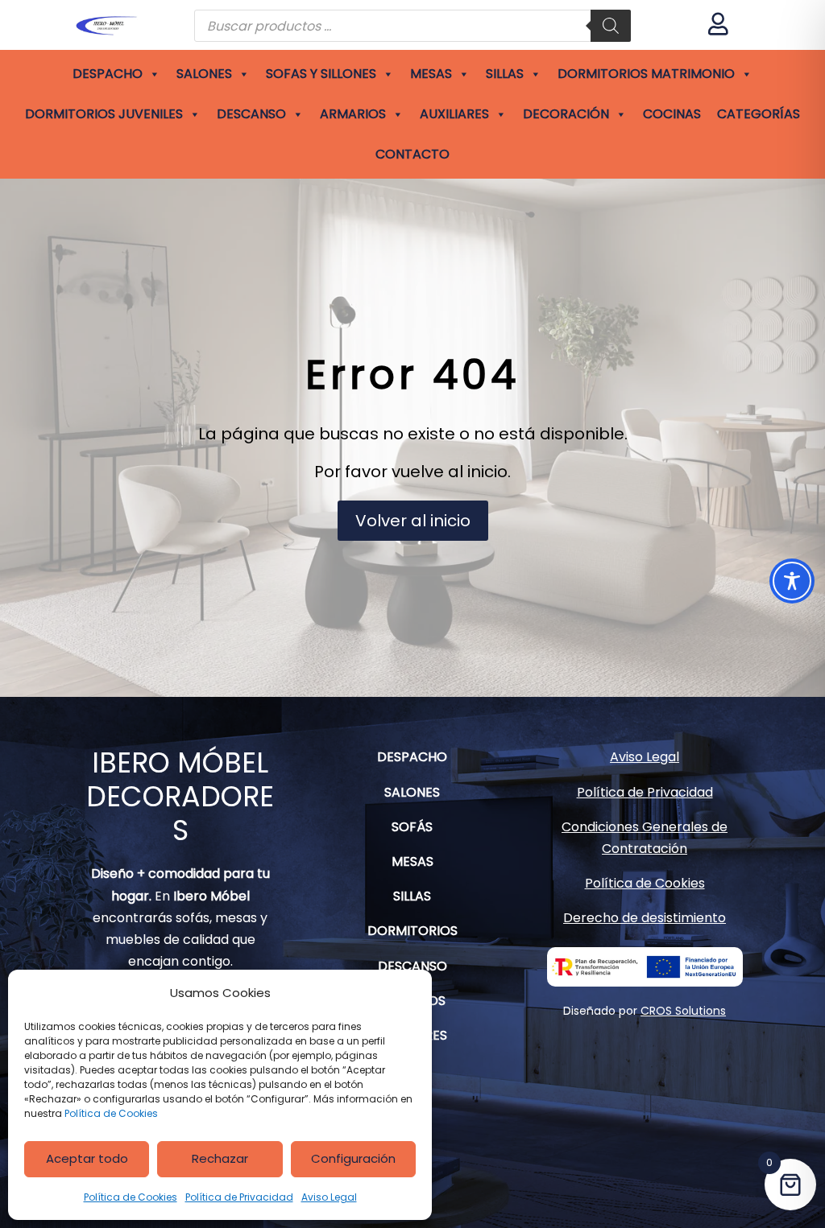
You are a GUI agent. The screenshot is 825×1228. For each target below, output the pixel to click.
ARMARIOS (353, 114)
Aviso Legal (329, 1197)
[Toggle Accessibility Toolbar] (792, 581)
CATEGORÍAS (758, 114)
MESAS (431, 73)
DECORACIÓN (566, 114)
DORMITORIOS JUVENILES (104, 114)
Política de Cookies (111, 1113)
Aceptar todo (87, 1158)
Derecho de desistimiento (644, 918)
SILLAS (505, 73)
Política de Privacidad (239, 1197)
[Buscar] (611, 26)
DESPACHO (108, 73)
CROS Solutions (683, 1011)
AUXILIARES (454, 114)
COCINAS (672, 114)
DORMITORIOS (412, 930)
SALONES (204, 73)
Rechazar (220, 1158)
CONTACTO (412, 154)
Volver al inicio (413, 520)
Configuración (353, 1158)
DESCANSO (251, 114)
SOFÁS (412, 827)
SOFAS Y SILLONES (321, 73)
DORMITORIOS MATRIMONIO (646, 73)
